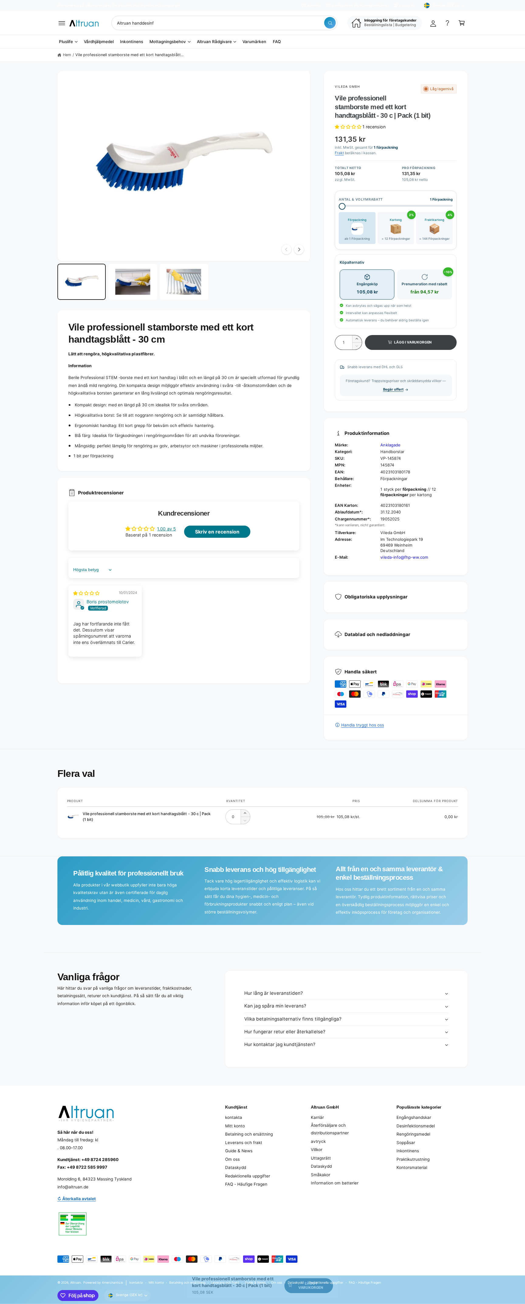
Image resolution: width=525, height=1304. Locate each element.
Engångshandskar (413, 1117)
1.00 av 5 (166, 528)
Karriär (317, 1117)
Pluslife (66, 41)
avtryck (318, 1141)
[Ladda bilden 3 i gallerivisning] (184, 282)
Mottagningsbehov (167, 41)
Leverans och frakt (243, 1142)
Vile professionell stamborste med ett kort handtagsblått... (129, 54)
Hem (67, 54)
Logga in (407, 5)
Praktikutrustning (413, 1159)
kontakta (233, 1117)
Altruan (75, 1282)
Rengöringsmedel (413, 1134)
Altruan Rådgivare (214, 41)
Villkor (316, 1149)
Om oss (232, 1159)
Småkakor (320, 1174)
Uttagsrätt (321, 1158)
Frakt (339, 153)
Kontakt (314, 5)
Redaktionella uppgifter (247, 1176)
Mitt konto (235, 1125)
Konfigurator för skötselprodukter (359, 5)
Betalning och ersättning (249, 1134)
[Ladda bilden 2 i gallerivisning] (132, 282)
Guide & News (238, 1150)
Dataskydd (235, 1167)
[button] (62, 23)
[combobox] (224, 23)
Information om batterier (335, 1182)
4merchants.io (112, 1282)
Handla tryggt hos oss (362, 725)
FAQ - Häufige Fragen (246, 1184)
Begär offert (393, 389)
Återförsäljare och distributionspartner (330, 1129)
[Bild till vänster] (286, 249)
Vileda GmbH (347, 86)
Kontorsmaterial (411, 1167)
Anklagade (390, 444)
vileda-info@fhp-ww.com (404, 557)
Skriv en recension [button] (217, 532)
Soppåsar (405, 1142)
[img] (86, 593)
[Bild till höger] (299, 249)
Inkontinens (407, 1150)
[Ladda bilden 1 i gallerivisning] (81, 282)
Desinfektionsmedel (415, 1125)
